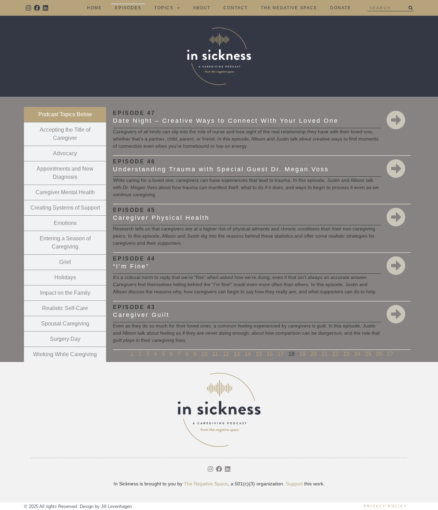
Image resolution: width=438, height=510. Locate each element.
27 (390, 354)
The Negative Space (289, 7)
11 (215, 354)
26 (379, 354)
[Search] (411, 8)
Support (294, 483)
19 (302, 354)
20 (313, 354)
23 (346, 354)
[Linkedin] (45, 7)
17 (281, 354)
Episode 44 (134, 258)
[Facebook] (37, 7)
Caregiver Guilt (141, 314)
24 (357, 354)
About (201, 7)
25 (368, 354)
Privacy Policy (385, 506)
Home (94, 7)
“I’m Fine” (131, 266)
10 (204, 354)
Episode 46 (134, 161)
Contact (235, 7)
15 (259, 354)
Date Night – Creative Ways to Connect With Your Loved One (225, 120)
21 (324, 354)
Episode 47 (134, 113)
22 (335, 354)
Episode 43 (134, 307)
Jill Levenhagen (116, 506)
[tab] (65, 114)
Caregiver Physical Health (161, 217)
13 (237, 354)
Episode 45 (134, 210)
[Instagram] (28, 7)
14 (248, 354)
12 (226, 354)
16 (270, 354)
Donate (340, 7)
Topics (163, 7)
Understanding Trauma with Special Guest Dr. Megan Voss (221, 169)
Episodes (128, 7)
